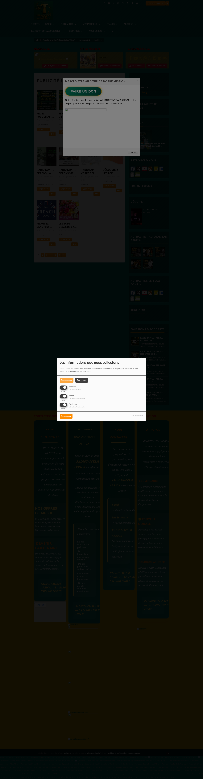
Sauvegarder (66, 416)
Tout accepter (66, 380)
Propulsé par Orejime (137, 416)
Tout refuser (81, 380)
